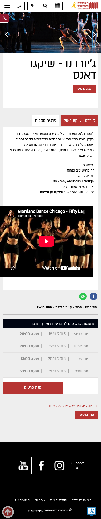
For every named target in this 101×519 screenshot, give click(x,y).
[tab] (79, 121)
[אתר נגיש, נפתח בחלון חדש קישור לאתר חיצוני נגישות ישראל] (91, 511)
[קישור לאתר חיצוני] (85, 5)
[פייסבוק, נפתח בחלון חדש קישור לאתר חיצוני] (41, 465)
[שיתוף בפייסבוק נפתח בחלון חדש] (93, 296)
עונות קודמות (63, 307)
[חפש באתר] (45, 6)
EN (33, 6)
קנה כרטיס (84, 88)
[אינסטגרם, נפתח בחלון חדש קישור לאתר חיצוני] (59, 465)
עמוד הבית (91, 307)
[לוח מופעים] (58, 6)
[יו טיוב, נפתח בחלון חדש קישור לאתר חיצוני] (23, 465)
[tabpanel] (51, 208)
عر (20, 6)
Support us (77, 465)
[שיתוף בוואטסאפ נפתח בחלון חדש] (83, 296)
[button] (7, 6)
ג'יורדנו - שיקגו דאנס (63, 69)
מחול (78, 307)
